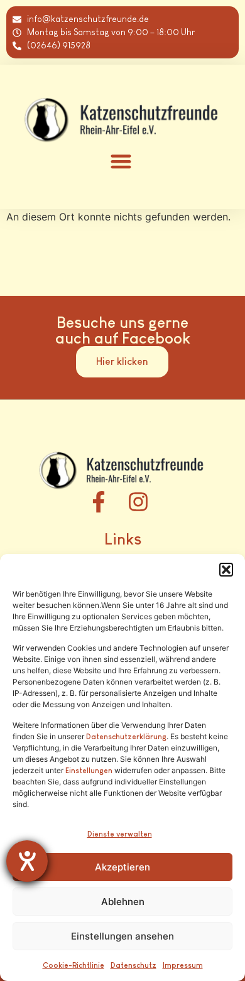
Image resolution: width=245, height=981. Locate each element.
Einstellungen (88, 770)
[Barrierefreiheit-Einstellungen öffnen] (27, 861)
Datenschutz (133, 965)
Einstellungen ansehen (122, 936)
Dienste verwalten (119, 834)
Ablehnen (122, 902)
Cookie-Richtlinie (73, 965)
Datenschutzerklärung (126, 736)
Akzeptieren (122, 867)
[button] (226, 569)
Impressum (183, 965)
